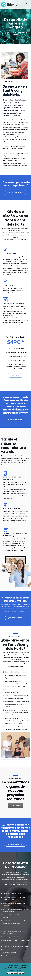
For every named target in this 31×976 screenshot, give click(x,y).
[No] (29, 970)
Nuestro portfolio (15, 806)
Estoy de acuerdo (12, 973)
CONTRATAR (15, 375)
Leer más (21, 973)
